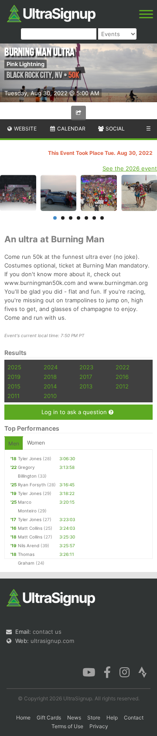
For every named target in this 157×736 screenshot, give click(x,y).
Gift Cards (49, 717)
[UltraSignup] (51, 12)
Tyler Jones (29, 458)
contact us (47, 631)
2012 (122, 386)
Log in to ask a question (75, 411)
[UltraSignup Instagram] (124, 671)
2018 (50, 376)
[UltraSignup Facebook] (107, 671)
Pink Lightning (25, 63)
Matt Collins (30, 528)
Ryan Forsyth (32, 484)
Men (13, 443)
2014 (50, 386)
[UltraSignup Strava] (142, 671)
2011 (13, 395)
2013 (85, 386)
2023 (86, 367)
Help (112, 717)
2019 (13, 376)
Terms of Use (67, 726)
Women (36, 442)
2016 (122, 376)
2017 (85, 376)
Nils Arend (28, 545)
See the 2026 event (129, 168)
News (74, 717)
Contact (133, 717)
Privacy (98, 726)
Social (114, 128)
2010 (50, 395)
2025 (14, 367)
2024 (51, 367)
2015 (13, 386)
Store (93, 717)
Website (25, 128)
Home (23, 717)
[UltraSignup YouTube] (89, 671)
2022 (123, 367)
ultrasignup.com (52, 640)
